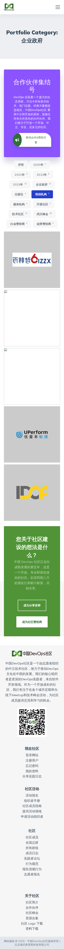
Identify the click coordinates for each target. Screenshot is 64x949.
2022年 (43, 174)
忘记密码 (32, 766)
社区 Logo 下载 (32, 923)
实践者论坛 (32, 858)
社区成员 (32, 837)
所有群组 (32, 848)
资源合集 (32, 918)
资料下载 (32, 929)
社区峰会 (32, 913)
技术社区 (19, 214)
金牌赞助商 (45, 224)
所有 (21, 164)
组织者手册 (32, 801)
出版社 (20, 194)
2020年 (39, 164)
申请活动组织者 (32, 816)
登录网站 (32, 755)
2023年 (20, 184)
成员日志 (32, 853)
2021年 (21, 174)
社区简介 (32, 902)
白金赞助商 (18, 224)
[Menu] (57, 7)
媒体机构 (20, 204)
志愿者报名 (32, 874)
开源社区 (44, 204)
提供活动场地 (32, 811)
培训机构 (42, 194)
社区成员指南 (32, 806)
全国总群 (32, 842)
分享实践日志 (32, 776)
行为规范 (32, 864)
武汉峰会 (44, 214)
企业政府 (43, 184)
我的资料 (32, 771)
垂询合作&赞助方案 (36, 140)
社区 (32, 830)
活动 (29, 795)
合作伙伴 (32, 908)
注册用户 (32, 760)
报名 (35, 795)
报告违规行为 (32, 869)
